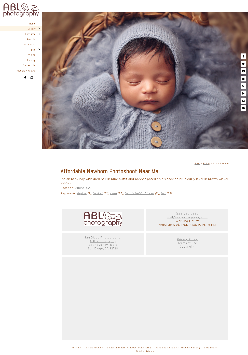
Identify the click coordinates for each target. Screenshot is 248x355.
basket (98, 193)
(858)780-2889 (187, 213)
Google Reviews (26, 70)
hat (163, 193)
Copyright (187, 246)
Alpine (82, 193)
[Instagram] (32, 78)
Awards (31, 39)
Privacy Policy (187, 239)
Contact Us (29, 65)
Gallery (32, 29)
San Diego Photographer (103, 237)
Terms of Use (187, 243)
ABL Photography (103, 241)
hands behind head (139, 193)
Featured (30, 34)
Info (33, 49)
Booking (31, 60)
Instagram (29, 44)
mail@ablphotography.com (187, 217)
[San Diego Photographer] (103, 225)
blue (113, 193)
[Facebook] (25, 78)
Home (32, 23)
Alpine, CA (82, 188)
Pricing (31, 55)
